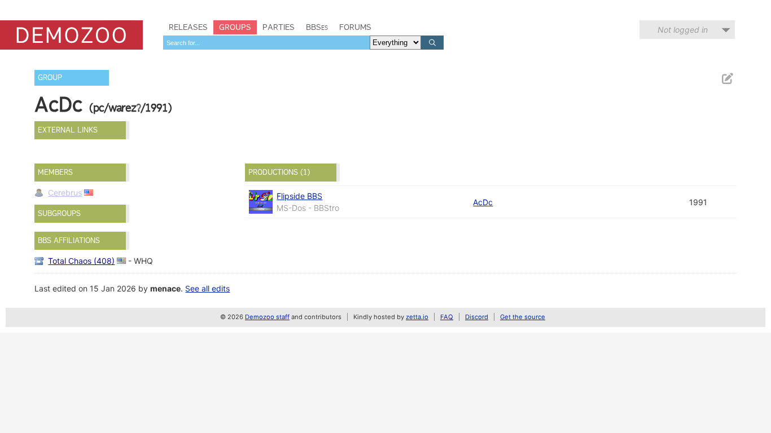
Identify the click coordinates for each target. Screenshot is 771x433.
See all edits (207, 288)
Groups (235, 27)
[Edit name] (727, 78)
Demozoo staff (267, 317)
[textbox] (266, 43)
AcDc (483, 202)
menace (165, 288)
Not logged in (683, 29)
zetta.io (417, 317)
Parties (278, 27)
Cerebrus (65, 192)
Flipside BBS (299, 196)
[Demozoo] (71, 35)
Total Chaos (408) (81, 261)
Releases (188, 27)
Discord (476, 317)
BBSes (317, 27)
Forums (355, 27)
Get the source (522, 317)
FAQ (446, 317)
